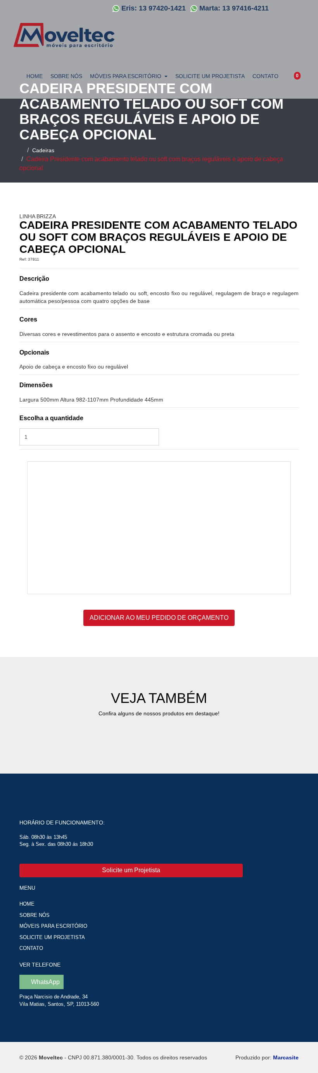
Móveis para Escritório (53, 926)
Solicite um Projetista (210, 76)
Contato (265, 76)
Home (34, 76)
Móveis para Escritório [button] (125, 76)
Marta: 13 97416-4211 (234, 8)
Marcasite (286, 1057)
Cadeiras (43, 150)
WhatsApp (44, 982)
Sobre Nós (66, 76)
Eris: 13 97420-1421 (153, 8)
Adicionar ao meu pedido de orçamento (159, 617)
